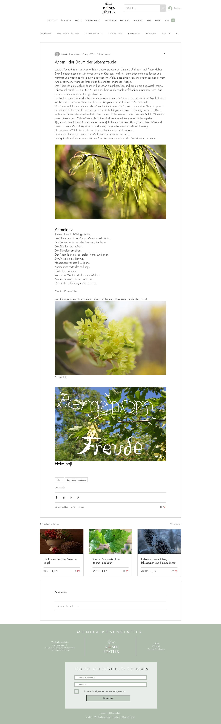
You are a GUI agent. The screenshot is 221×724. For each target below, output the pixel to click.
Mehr (164, 33)
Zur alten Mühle (115, 33)
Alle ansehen (175, 523)
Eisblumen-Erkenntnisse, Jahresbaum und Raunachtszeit (158, 560)
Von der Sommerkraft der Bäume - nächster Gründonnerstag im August (107, 560)
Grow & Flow (128, 717)
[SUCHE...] (163, 8)
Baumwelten (151, 33)
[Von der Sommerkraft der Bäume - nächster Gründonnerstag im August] (110, 541)
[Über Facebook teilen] (56, 497)
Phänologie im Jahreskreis (68, 33)
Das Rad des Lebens (93, 33)
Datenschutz (115, 713)
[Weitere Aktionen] (164, 54)
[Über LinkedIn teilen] (71, 497)
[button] (173, 19)
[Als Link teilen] (78, 497)
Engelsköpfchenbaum (76, 479)
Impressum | (105, 713)
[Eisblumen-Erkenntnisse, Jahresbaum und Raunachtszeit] (159, 541)
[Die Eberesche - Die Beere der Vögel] (61, 541)
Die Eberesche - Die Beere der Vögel (60, 560)
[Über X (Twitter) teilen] (63, 497)
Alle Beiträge (45, 33)
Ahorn (59, 479)
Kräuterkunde (134, 33)
